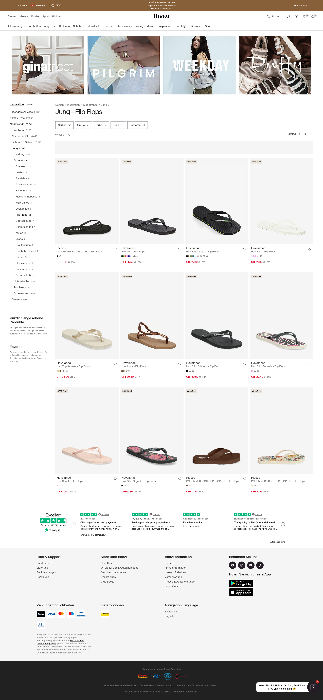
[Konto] (289, 16)
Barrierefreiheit (147, 685)
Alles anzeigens (277, 542)
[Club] (297, 16)
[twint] (41, 614)
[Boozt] (161, 16)
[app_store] (241, 592)
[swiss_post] (105, 614)
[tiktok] (260, 565)
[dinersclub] (41, 625)
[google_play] (241, 583)
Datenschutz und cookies (169, 685)
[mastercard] (61, 614)
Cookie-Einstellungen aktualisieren (200, 685)
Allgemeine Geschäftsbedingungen (119, 685)
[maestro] (71, 614)
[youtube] (251, 565)
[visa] (51, 614)
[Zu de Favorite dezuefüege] (115, 249)
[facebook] (232, 565)
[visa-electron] (81, 614)
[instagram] (241, 565)
